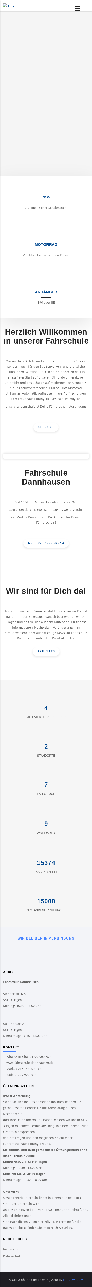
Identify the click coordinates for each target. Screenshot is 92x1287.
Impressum (11, 1249)
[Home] (9, 5)
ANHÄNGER (46, 292)
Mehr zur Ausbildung (46, 543)
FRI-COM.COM (72, 1280)
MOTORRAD (46, 244)
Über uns (46, 427)
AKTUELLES (46, 651)
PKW (46, 197)
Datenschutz (12, 1256)
